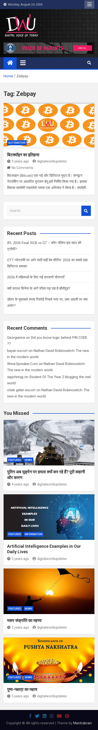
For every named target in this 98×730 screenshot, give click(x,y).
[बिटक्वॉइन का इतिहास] (49, 125)
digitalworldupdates (52, 161)
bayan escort (17, 351)
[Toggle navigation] (23, 62)
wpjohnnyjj (15, 377)
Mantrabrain (82, 723)
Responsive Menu (89, 4)
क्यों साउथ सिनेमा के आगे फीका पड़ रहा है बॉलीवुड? (38, 288)
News (28, 460)
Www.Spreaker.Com (22, 364)
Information (33, 534)
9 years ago (20, 161)
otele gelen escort (21, 390)
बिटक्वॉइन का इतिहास (23, 154)
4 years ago (20, 484)
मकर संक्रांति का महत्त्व (24, 620)
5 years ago (20, 559)
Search (86, 211)
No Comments (22, 168)
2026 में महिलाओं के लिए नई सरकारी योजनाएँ (35, 277)
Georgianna (16, 337)
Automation (16, 142)
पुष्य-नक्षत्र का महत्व (22, 689)
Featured (14, 460)
